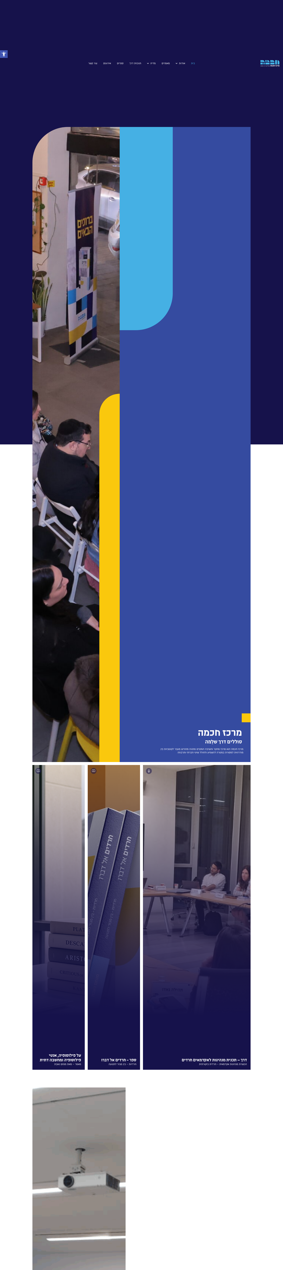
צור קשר (92, 63)
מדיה (153, 63)
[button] (4, 54)
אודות (182, 63)
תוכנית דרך (135, 63)
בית (193, 63)
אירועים (107, 63)
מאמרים (166, 63)
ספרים (120, 63)
